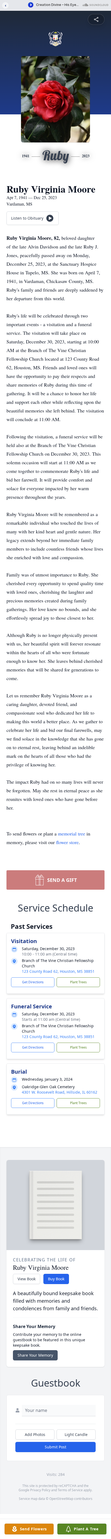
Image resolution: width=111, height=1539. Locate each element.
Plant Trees (78, 982)
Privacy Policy (40, 1490)
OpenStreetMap (61, 1498)
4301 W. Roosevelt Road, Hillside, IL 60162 (59, 1092)
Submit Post (55, 1446)
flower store (67, 842)
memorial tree (71, 833)
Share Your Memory (35, 1355)
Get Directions (33, 982)
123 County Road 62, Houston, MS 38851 (58, 971)
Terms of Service (70, 1490)
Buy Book (56, 1278)
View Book (27, 1278)
